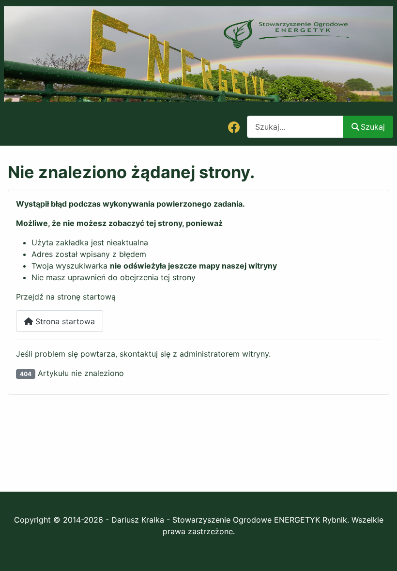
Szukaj (373, 127)
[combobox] (295, 126)
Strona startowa (64, 321)
